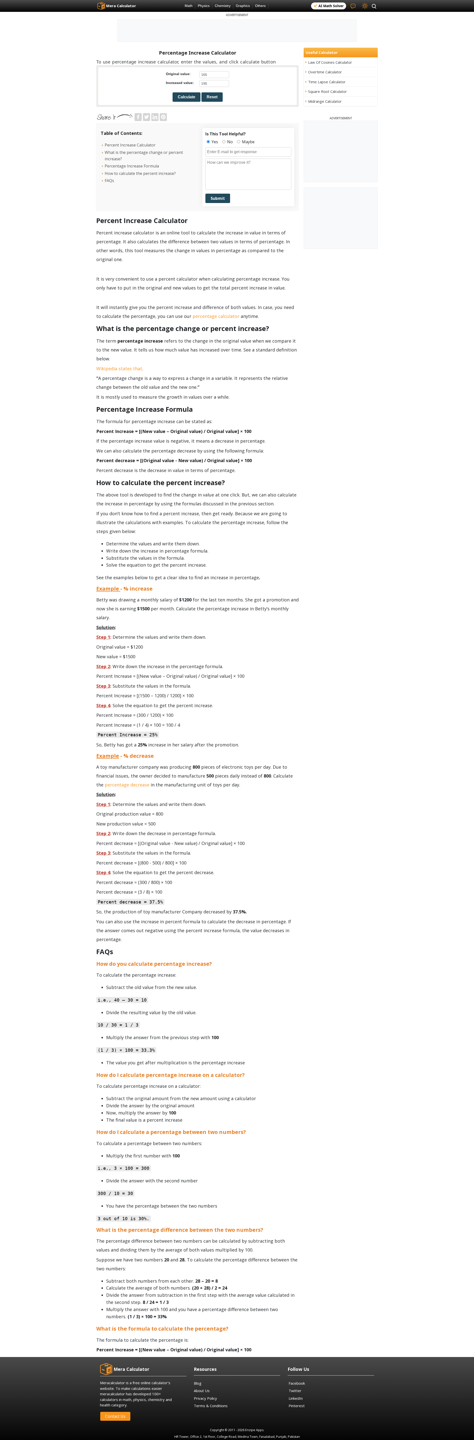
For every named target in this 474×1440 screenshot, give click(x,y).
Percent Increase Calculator (130, 145)
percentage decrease (127, 785)
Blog (197, 1383)
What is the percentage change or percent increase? (144, 156)
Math (189, 6)
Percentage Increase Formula (132, 166)
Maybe (248, 141)
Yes (214, 141)
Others (260, 6)
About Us (202, 1390)
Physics (204, 6)
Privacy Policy (205, 1398)
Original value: (178, 74)
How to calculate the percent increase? (140, 173)
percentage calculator (216, 316)
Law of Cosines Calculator (330, 62)
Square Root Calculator (327, 91)
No (229, 141)
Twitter (295, 1390)
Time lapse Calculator (327, 81)
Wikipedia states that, (119, 368)
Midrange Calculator (325, 101)
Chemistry (223, 6)
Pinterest (297, 1405)
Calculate (186, 97)
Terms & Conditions (211, 1405)
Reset (212, 97)
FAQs (109, 180)
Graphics (243, 6)
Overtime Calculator (325, 71)
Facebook (297, 1383)
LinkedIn (296, 1398)
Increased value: (180, 83)
